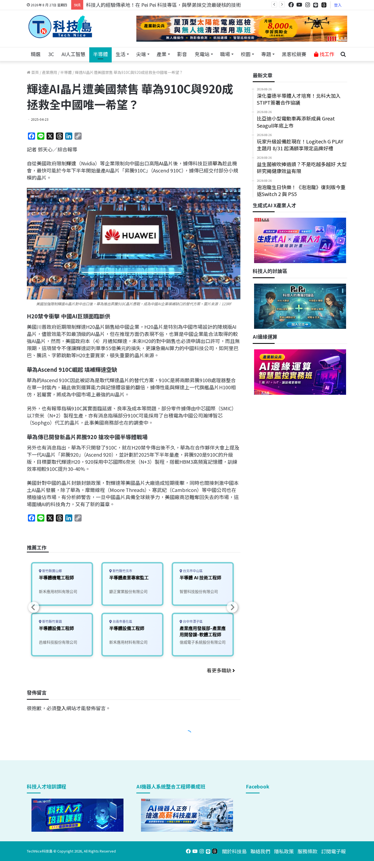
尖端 (141, 53)
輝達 (71, 163)
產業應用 (49, 72)
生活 (120, 53)
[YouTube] (299, 5)
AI (161, 163)
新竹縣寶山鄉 (51, 571)
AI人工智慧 (73, 53)
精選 (36, 53)
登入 (338, 5)
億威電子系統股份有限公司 (203, 642)
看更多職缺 (219, 670)
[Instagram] (307, 5)
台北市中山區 (192, 571)
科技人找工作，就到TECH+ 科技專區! (127, 4)
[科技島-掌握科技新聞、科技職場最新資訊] (60, 26)
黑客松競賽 (294, 53)
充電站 (202, 53)
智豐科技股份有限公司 (199, 591)
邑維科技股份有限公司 (58, 642)
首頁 (34, 72)
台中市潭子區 (192, 622)
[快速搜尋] (343, 54)
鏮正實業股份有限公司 (128, 591)
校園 (246, 53)
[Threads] (324, 5)
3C (51, 53)
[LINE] (316, 5)
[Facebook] (291, 5)
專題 (266, 53)
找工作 (326, 53)
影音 (182, 53)
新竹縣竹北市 (122, 571)
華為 (217, 163)
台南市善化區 (122, 622)
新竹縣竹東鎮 (51, 622)
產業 (161, 53)
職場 (225, 53)
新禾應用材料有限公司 (58, 591)
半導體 (100, 53)
